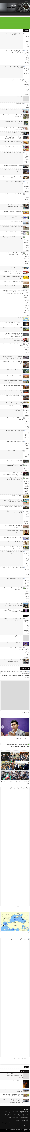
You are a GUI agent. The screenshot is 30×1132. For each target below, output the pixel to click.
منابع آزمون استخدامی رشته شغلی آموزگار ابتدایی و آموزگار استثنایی (14, 51)
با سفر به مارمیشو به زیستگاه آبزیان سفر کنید (13, 385)
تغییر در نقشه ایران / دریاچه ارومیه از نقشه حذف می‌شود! (13, 1090)
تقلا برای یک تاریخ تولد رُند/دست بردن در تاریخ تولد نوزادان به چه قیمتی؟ (13, 253)
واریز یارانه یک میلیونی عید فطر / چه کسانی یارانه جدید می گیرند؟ (13, 153)
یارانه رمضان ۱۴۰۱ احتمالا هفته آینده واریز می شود (13, 232)
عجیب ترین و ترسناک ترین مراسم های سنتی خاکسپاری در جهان (13, 402)
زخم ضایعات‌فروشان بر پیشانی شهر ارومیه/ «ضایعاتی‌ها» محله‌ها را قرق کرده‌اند (13, 381)
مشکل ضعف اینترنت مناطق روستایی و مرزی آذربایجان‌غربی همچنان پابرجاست (13, 323)
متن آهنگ (10, 1123)
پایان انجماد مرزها (19, 318)
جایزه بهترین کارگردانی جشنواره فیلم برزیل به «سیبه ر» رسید (13, 122)
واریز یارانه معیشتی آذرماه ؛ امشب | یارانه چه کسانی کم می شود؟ (13, 512)
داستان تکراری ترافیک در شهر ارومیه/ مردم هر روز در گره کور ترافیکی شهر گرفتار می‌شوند (13, 357)
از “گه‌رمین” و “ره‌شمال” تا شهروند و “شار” (20, 907)
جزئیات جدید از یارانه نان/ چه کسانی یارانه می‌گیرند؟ (13, 142)
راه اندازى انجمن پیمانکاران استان (15, 406)
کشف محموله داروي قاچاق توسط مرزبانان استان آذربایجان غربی (14, 526)
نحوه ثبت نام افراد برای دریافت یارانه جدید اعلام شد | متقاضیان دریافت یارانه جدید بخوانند (13, 479)
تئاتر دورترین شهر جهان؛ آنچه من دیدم (14, 395)
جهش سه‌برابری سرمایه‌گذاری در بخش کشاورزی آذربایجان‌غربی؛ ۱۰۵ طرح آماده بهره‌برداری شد (14, 1075)
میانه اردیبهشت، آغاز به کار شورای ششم (14, 643)
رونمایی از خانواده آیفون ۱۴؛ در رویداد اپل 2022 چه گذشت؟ (14, 67)
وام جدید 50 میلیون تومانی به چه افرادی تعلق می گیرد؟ (12, 418)
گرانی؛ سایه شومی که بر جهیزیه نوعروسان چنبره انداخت (12, 344)
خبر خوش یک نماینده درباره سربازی (15, 542)
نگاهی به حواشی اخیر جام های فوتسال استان (13, 146)
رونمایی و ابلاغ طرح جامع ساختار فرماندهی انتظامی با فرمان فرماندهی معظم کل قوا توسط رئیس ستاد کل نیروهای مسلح (12, 474)
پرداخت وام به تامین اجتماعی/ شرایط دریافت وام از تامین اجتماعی (13, 588)
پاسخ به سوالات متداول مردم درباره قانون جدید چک (12, 110)
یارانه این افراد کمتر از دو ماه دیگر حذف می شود (13, 431)
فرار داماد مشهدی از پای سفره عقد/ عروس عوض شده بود (13, 170)
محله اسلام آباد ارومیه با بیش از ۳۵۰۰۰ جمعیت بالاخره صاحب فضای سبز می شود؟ (13, 604)
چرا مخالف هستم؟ (19, 103)
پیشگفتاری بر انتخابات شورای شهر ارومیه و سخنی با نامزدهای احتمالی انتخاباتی (13, 619)
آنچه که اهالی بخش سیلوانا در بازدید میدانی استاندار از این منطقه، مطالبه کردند (13, 205)
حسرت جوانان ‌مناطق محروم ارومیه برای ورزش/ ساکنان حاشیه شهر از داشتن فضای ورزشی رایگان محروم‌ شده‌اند (14, 335)
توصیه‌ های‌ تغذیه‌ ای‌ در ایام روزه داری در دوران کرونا (14, 268)
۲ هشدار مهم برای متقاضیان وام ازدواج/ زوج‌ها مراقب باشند (12, 237)
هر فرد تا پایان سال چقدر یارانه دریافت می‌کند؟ (12, 537)
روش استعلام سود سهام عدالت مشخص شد (13, 281)
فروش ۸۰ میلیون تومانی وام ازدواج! (15, 465)
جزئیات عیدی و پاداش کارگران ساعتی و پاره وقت (13, 391)
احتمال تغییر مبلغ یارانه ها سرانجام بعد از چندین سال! (14, 133)
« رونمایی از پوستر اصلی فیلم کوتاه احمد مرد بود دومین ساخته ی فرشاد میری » (13, 79)
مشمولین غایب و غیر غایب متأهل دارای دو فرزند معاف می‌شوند (13, 339)
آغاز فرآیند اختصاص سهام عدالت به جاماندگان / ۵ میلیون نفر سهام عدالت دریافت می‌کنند (13, 177)
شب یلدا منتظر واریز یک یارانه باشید (15, 441)
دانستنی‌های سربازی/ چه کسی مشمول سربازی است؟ (12, 507)
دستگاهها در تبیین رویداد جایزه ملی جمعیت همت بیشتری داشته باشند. (13, 34)
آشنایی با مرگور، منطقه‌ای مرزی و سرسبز (14, 375)
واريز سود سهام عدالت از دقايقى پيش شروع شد (13, 286)
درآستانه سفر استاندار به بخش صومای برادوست (14, 182)
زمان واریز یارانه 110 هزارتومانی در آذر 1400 (13, 567)
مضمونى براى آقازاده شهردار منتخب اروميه (21, 1058)
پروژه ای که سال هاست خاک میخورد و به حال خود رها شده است (13, 115)
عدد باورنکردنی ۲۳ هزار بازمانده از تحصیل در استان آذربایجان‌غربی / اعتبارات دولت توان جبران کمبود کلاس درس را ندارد (13, 1100)
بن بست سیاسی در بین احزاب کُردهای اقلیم (13, 211)
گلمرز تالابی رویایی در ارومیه (17, 221)
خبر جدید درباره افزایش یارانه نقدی (15, 451)
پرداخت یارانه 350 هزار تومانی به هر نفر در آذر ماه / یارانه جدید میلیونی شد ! (12, 552)
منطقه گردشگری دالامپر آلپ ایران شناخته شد (13, 327)
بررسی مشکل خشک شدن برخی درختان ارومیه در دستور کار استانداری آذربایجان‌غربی (13, 1095)
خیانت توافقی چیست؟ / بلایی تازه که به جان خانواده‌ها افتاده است (13, 128)
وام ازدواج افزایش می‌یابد (17, 495)
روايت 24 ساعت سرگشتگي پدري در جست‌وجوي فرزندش (15, 531)
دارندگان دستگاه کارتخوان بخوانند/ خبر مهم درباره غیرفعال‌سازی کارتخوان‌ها (13, 272)
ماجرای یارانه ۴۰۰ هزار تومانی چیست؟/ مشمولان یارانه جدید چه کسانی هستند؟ (14, 137)
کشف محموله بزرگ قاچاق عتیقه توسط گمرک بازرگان (13, 362)
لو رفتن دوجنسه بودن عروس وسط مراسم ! (13, 194)
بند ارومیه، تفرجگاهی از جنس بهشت (15, 370)
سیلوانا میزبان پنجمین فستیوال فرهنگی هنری (13, 165)
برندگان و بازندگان (19, 97)
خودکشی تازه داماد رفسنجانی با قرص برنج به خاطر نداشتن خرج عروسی (13, 610)
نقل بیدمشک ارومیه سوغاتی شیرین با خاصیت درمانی (13, 277)
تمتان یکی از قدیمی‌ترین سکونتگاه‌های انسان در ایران (13, 227)
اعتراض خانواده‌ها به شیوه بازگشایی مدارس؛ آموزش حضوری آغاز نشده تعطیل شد (13, 500)
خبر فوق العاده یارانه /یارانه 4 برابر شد (14, 578)
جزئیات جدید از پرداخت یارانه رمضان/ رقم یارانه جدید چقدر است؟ (13, 217)
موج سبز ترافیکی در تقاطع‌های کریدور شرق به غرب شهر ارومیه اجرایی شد (13, 547)
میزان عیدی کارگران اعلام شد (16, 410)
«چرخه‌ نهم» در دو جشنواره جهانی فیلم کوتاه (13, 1080)
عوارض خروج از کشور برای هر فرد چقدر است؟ (13, 460)
